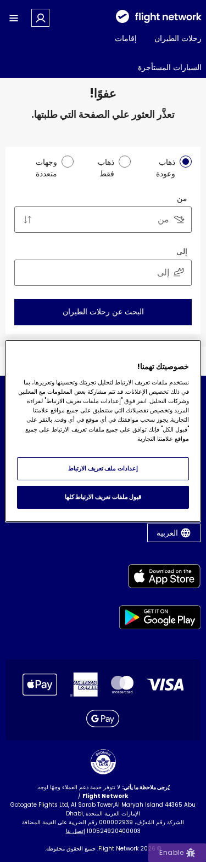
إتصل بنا (75, 831)
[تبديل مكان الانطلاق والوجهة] (27, 220)
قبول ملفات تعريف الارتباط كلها (103, 496)
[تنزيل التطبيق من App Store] (160, 578)
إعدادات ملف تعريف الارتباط (103, 468)
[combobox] (103, 219)
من (182, 198)
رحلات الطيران (178, 38)
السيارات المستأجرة (170, 67)
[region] (103, 431)
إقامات (126, 38)
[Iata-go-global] (103, 761)
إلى (181, 251)
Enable (171, 852)
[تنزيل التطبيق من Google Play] (160, 619)
